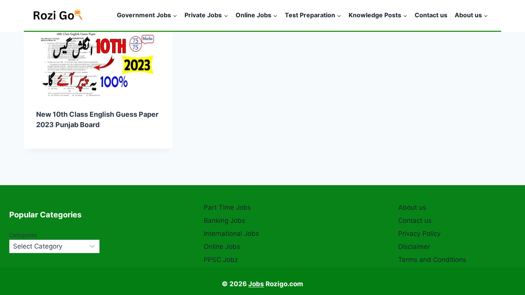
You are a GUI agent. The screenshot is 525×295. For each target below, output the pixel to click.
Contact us (431, 15)
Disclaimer (414, 246)
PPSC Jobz (221, 260)
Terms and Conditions (432, 260)
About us (412, 207)
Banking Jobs (224, 220)
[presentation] (98, 64)
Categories (23, 235)
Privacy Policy (419, 233)
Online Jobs (222, 246)
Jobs (256, 284)
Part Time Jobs (227, 207)
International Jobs (231, 233)
